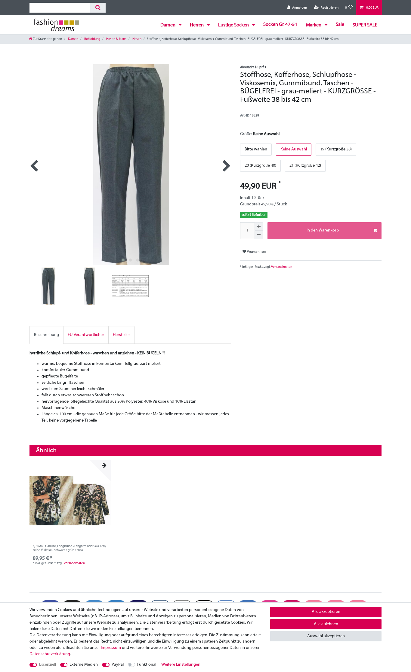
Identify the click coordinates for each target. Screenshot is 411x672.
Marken (314, 25)
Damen (168, 25)
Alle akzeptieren (326, 612)
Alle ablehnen (326, 624)
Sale (340, 24)
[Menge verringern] (259, 235)
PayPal (118, 664)
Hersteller (121, 335)
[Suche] (98, 8)
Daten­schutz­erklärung (49, 654)
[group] (70, 500)
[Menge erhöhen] (259, 226)
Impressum (111, 648)
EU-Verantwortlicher (86, 335)
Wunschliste (256, 252)
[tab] (46, 335)
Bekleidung (92, 39)
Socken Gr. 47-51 (280, 24)
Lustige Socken (234, 25)
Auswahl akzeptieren (326, 636)
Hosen (136, 39)
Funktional (146, 664)
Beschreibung (46, 335)
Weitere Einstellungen (180, 664)
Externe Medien (84, 664)
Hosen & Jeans (116, 39)
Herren (197, 25)
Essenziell (47, 664)
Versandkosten (281, 267)
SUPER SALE (365, 25)
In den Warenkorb (323, 230)
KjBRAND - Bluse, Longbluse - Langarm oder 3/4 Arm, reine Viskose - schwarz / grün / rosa (69, 548)
